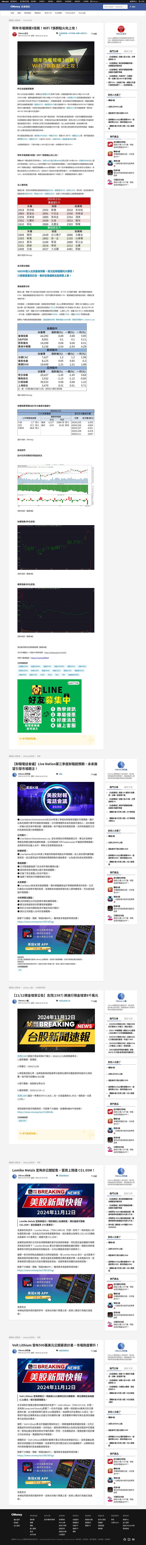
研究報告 (27, 13)
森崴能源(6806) (68, 139)
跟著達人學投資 (14, 20)
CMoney (4, 1)
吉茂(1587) (22, 1056)
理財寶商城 (13, 1)
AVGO (42, 675)
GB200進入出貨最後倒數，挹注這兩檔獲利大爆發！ (46, 271)
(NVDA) (55, 314)
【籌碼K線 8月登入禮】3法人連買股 (121, 127)
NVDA (50, 675)
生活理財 (58, 13)
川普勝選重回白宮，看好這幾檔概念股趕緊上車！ (44, 275)
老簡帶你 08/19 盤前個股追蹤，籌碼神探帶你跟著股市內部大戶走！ (121, 1219)
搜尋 (126, 7)
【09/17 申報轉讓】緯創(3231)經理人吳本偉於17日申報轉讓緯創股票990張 (121, 1032)
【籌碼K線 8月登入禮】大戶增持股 (121, 812)
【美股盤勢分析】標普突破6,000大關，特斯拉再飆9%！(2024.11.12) (69, 319)
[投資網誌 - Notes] (21, 6)
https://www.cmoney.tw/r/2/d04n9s (35, 1112)
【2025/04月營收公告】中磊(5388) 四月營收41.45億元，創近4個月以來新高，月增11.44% (121, 1025)
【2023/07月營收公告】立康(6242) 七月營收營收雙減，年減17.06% (121, 1038)
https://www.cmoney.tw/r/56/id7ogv (35, 921)
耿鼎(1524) (71, 190)
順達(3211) (71, 107)
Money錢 (82, 13)
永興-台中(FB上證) (115, 107)
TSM (63, 675)
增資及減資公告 (64, 1001)
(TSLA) (52, 307)
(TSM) (67, 314)
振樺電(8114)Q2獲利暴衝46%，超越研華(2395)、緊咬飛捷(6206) (121, 121)
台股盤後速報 (40, 987)
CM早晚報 (71, 33)
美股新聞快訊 (64, 1176)
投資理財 (33, 1)
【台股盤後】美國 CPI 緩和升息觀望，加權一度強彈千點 (121, 794)
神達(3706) (53, 135)
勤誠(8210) (39, 104)
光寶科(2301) (49, 193)
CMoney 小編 (28, 987)
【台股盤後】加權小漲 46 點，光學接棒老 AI (121, 58)
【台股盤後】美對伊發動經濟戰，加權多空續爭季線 (121, 71)
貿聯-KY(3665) (41, 135)
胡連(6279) (33, 139)
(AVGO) (77, 314)
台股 (12, 13)
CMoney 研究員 (28, 756)
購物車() (134, 1)
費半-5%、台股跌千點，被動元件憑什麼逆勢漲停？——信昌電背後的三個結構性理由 (121, 84)
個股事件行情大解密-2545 (118, 113)
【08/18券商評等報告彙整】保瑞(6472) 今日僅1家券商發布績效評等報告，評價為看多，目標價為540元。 (121, 1051)
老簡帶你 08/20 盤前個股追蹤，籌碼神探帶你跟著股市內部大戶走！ (121, 1213)
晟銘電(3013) (50, 104)
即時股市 (41, 1)
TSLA (57, 675)
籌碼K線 (111, 100)
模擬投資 (59, 1)
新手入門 (48, 13)
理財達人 (38, 13)
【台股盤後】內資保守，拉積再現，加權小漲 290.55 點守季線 (120, 77)
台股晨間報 (63, 33)
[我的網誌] (132, 6)
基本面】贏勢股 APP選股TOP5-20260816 (120, 1226)
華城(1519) (38, 193)
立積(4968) (56, 139)
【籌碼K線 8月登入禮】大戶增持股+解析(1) (121, 819)
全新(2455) (47, 160)
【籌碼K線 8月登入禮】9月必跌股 (121, 1393)
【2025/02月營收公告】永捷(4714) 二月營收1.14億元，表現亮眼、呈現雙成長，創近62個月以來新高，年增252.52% (121, 1044)
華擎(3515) (23, 139)
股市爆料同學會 (24, 1)
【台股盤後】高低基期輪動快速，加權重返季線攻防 (121, 64)
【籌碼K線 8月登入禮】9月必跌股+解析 (121, 1401)
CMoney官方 (70, 13)
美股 (19, 13)
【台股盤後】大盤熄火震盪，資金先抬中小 (121, 1388)
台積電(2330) (46, 94)
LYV (20, 970)
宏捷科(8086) (84, 160)
